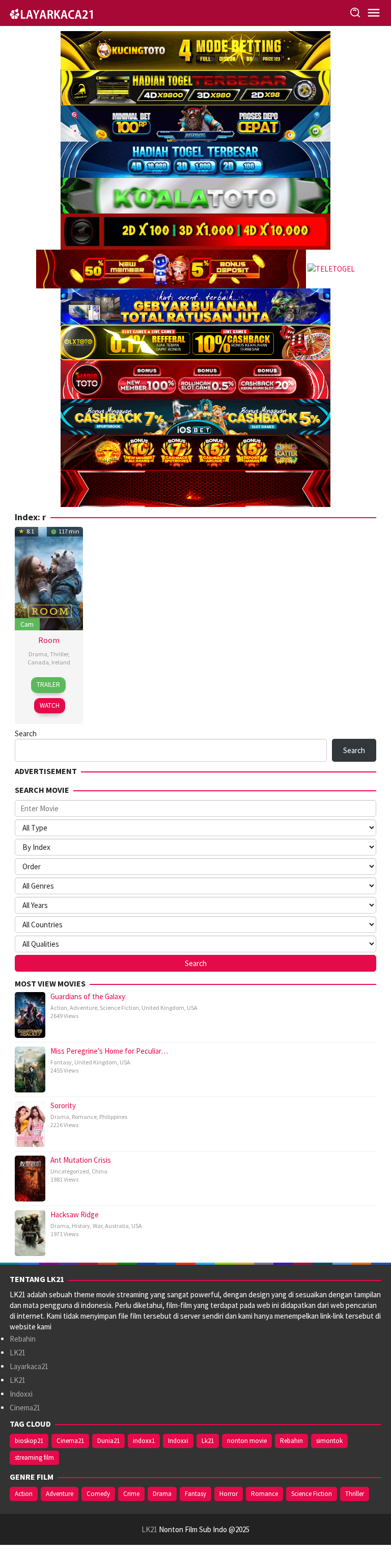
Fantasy (61, 1062)
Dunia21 (108, 1440)
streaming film (34, 1457)
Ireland (60, 662)
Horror (228, 1493)
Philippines (113, 1116)
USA (192, 1007)
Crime (131, 1493)
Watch (50, 705)
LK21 (17, 1352)
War (97, 1226)
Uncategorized (69, 1171)
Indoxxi (21, 1394)
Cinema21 (25, 1407)
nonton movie (247, 1440)
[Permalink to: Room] (48, 577)
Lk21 (208, 1440)
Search (26, 733)
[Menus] (373, 13)
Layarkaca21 (29, 1366)
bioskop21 (29, 1440)
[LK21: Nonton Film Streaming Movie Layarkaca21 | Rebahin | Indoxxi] (51, 12)
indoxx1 (144, 1440)
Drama (38, 654)
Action (58, 1007)
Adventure (83, 1007)
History (81, 1226)
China (99, 1171)
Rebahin (23, 1339)
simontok (329, 1440)
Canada (38, 662)
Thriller (59, 654)
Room (49, 640)
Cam (27, 624)
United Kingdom (163, 1007)
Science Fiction (119, 1007)
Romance (84, 1116)
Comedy (98, 1493)
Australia (117, 1226)
